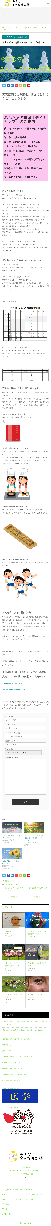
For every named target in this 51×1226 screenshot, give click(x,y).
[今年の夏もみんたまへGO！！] (12, 853)
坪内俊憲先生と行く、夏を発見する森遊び (15, 1074)
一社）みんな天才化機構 (10, 1107)
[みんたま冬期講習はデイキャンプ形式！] (12, 827)
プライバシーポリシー (34, 1194)
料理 (9, 890)
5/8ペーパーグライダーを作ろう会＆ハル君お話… (13, 965)
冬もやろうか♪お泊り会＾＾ (11, 1063)
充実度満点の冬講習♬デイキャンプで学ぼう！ (17, 1057)
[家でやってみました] (37, 984)
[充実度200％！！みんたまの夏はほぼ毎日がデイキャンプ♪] (34, 827)
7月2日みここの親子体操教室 (37, 964)
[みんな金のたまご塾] (25, 1164)
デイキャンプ (17, 888)
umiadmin (13, 881)
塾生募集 (5, 1204)
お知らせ (16, 37)
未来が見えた (6, 1045)
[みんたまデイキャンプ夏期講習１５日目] (37, 920)
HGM (4, 1194)
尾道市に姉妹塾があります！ (11, 1088)
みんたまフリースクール (11, 1199)
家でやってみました (35, 995)
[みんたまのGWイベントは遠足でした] (14, 984)
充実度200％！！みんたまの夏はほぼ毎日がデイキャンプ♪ (34, 838)
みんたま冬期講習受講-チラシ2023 (14, 689)
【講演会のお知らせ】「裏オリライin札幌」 (16, 1039)
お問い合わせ (7, 1214)
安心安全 (5, 1209)
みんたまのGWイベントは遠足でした (13, 996)
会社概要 (29, 1190)
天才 (38, 888)
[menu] (47, 3)
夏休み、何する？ (8, 1051)
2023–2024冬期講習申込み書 (12, 683)
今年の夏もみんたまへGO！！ (12, 1080)
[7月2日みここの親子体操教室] (37, 952)
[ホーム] (3, 27)
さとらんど (8, 888)
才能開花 (8, 931)
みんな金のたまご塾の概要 (12, 1190)
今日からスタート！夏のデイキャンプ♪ (14, 1068)
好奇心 (42, 888)
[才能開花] (14, 920)
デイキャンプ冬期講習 (29, 888)
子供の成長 (23, 37)
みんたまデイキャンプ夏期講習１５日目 (37, 932)
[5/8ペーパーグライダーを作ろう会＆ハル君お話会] (14, 952)
